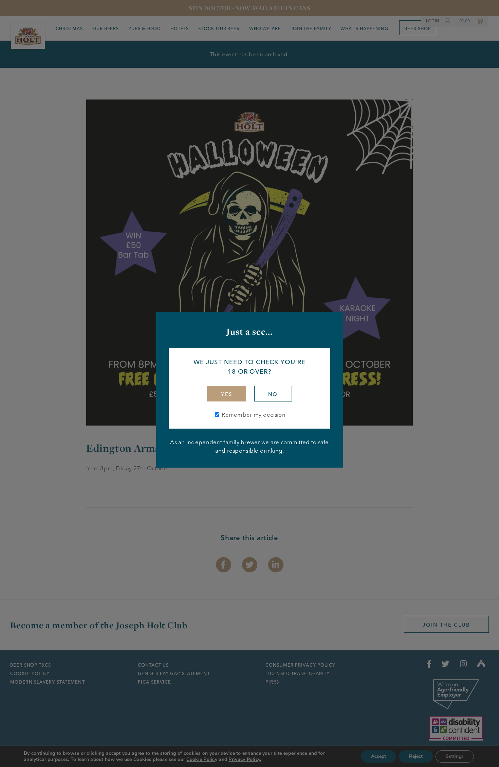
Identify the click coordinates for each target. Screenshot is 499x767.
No (273, 394)
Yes (226, 394)
